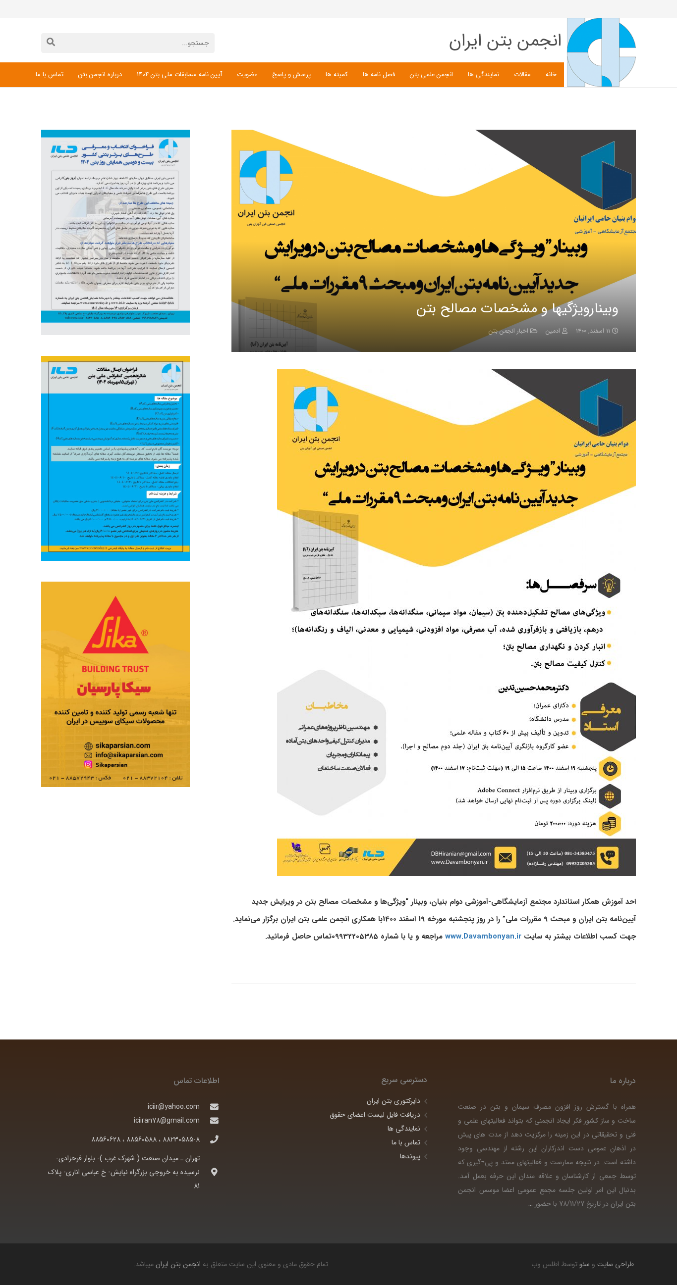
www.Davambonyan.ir (483, 936)
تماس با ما (406, 1142)
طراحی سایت (614, 1264)
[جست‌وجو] (50, 42)
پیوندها (410, 1156)
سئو (584, 1264)
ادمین (553, 331)
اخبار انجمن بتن (508, 331)
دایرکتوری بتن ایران (393, 1100)
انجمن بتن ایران (178, 1264)
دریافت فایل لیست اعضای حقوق (375, 1114)
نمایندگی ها (404, 1128)
